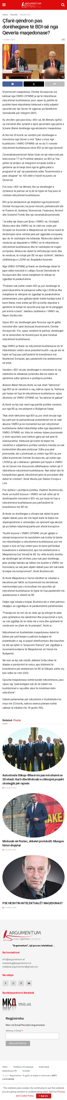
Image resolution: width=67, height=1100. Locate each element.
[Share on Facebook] (12, 84)
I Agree (43, 1096)
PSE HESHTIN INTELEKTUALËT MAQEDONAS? (32, 903)
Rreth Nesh (44, 1067)
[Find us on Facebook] (5, 983)
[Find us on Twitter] (21, 983)
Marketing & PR (9, 1071)
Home (5, 15)
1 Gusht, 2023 (8, 39)
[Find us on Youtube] (29, 983)
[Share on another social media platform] (55, 84)
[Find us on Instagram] (13, 983)
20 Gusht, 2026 (10, 850)
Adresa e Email (14, 1030)
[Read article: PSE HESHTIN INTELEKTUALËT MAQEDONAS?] (33, 877)
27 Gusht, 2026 (10, 788)
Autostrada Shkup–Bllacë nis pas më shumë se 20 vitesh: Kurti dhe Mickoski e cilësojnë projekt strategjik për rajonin (33, 779)
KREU (5, 1067)
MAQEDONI (25, 15)
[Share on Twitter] (34, 84)
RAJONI (13, 15)
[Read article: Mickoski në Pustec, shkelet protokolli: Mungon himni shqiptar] (33, 815)
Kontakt (26, 1071)
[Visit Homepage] (31, 5)
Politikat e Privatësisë (23, 1067)
